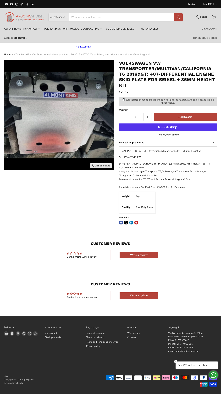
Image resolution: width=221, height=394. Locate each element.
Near (6, 376)
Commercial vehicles (120, 28)
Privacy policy (93, 346)
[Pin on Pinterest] (136, 222)
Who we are (133, 333)
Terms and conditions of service (102, 341)
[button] (202, 17)
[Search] (178, 17)
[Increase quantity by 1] (147, 117)
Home (7, 54)
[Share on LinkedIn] (131, 222)
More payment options (168, 134)
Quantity (123, 110)
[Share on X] (126, 222)
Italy (208, 4)
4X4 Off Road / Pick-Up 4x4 (21, 28)
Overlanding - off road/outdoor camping (72, 28)
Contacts (131, 337)
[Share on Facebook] (121, 222)
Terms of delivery (95, 337)
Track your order (205, 38)
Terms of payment (95, 333)
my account (209, 28)
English (191, 4)
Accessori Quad (15, 38)
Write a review (139, 255)
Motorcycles (150, 28)
